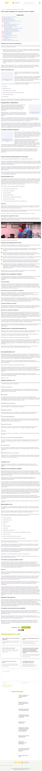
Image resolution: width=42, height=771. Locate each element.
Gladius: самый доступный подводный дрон (23, 736)
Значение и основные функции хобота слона (31, 639)
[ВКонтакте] (18, 630)
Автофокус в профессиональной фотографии (22, 742)
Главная (2, 765)
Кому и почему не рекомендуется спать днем (11, 21)
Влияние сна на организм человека (10, 35)
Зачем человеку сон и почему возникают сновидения (10, 639)
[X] (23, 630)
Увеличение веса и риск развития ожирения (14, 28)
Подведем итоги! (8, 34)
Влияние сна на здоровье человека (10, 26)
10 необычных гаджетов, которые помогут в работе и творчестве (23, 716)
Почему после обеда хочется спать (9, 25)
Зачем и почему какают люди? (8, 648)
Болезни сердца (8, 27)
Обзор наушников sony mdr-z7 (23, 756)
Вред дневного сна (6, 36)
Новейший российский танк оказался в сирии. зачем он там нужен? (7, 140)
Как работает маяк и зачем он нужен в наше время (35, 113)
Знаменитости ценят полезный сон (10, 16)
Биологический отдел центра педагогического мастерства (23, 703)
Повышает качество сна (7, 39)
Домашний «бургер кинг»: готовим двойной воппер (23, 710)
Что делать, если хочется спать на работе (11, 40)
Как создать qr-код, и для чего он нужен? (9, 662)
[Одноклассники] (20, 630)
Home (3, 9)
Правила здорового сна (7, 33)
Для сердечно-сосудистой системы (12, 24)
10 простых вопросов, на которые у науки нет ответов (23, 696)
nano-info (9, 3)
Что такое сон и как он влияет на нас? (10, 37)
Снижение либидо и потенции (11, 29)
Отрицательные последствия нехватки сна (11, 31)
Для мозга (7, 23)
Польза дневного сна (7, 22)
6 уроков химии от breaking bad (22, 722)
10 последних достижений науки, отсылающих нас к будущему (23, 749)
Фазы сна (7, 38)
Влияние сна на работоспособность (12, 30)
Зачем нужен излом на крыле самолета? (7, 80)
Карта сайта (6, 765)
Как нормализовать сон (7, 32)
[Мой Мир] (21, 630)
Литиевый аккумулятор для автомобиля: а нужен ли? (28, 662)
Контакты (10, 765)
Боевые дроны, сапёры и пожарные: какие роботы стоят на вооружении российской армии (23, 729)
